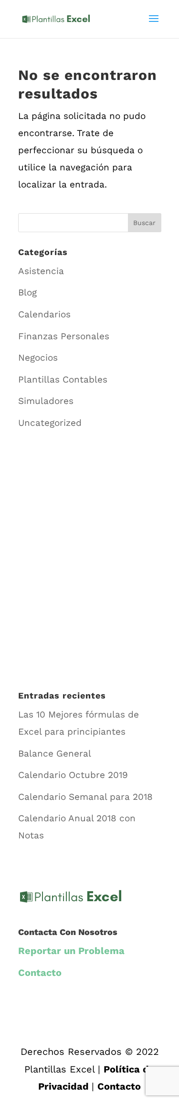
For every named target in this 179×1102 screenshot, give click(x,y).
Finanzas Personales (63, 336)
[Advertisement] (89, 569)
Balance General (54, 753)
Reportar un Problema (71, 950)
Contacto (40, 972)
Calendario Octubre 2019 (73, 774)
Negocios (38, 357)
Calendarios (44, 314)
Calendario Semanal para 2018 (85, 796)
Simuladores (46, 400)
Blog (27, 292)
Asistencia (41, 271)
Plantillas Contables (62, 379)
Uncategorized (50, 422)
